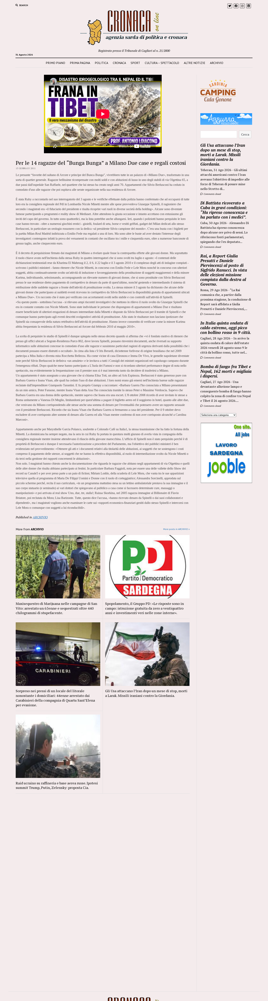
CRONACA (119, 63)
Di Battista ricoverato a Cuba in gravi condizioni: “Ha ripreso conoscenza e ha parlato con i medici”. (224, 210)
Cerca (245, 134)
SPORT (135, 63)
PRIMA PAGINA (80, 63)
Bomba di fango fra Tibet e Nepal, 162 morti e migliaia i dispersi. (226, 371)
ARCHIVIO (216, 63)
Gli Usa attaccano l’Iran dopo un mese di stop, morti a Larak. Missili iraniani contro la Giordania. (146, 693)
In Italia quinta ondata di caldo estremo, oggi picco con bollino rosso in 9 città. (225, 328)
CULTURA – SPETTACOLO (162, 63)
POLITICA (101, 63)
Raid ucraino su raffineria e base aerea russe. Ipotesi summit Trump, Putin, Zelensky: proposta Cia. (57, 785)
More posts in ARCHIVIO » (176, 529)
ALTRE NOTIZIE (194, 63)
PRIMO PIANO (55, 63)
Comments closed (212, 193)
